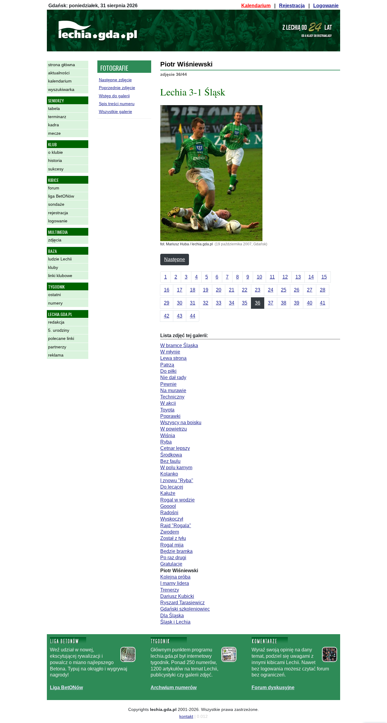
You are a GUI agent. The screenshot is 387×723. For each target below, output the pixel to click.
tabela (54, 108)
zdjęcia (54, 239)
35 (244, 302)
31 (192, 302)
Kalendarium (256, 5)
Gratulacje (171, 563)
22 (244, 289)
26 (296, 289)
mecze (54, 133)
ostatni (54, 294)
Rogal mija (172, 544)
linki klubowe (60, 275)
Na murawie (173, 390)
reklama (55, 355)
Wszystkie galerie (115, 111)
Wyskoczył (171, 518)
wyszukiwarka (61, 89)
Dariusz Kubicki (177, 596)
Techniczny (172, 396)
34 (231, 302)
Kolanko (169, 473)
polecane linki (61, 338)
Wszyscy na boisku (180, 422)
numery (55, 303)
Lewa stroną (173, 358)
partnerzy (57, 346)
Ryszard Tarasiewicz (182, 602)
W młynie (170, 351)
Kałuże (167, 493)
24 (270, 289)
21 (231, 289)
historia (55, 160)
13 (298, 276)
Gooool (168, 506)
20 (218, 289)
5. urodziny (58, 330)
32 (205, 302)
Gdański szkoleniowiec (185, 609)
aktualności (59, 72)
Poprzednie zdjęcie (117, 87)
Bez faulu (170, 461)
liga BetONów (61, 196)
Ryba (166, 441)
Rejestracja (292, 5)
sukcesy (55, 168)
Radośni (169, 512)
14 (311, 276)
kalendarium (60, 81)
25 (283, 289)
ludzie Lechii (60, 259)
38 (283, 302)
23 (257, 289)
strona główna (61, 64)
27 (309, 289)
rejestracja (58, 212)
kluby (53, 267)
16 (166, 289)
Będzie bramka (176, 551)
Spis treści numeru (117, 103)
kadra (53, 124)
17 (179, 289)
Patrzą (167, 364)
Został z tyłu (173, 538)
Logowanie (326, 5)
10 (259, 276)
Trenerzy (169, 589)
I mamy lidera (174, 583)
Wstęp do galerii (114, 95)
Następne (174, 259)
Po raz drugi (173, 557)
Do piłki (168, 371)
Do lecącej (171, 486)
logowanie (57, 220)
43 (179, 315)
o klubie (55, 152)
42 (166, 315)
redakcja (56, 322)
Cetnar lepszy (175, 448)
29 (166, 302)
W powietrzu (173, 428)
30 (179, 302)
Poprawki (170, 416)
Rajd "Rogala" (175, 525)
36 (257, 302)
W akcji (168, 403)
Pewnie (168, 384)
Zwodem (169, 531)
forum (53, 188)
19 (205, 289)
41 (322, 302)
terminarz (57, 116)
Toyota (167, 409)
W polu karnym (176, 467)
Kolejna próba (175, 576)
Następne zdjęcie (115, 79)
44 (192, 315)
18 (192, 289)
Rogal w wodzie (177, 499)
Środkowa (171, 454)
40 (309, 302)
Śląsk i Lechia (175, 622)
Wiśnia (167, 435)
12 (285, 276)
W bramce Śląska (179, 345)
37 (270, 302)
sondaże (56, 204)
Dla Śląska (172, 615)
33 (218, 302)
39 (296, 302)
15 (324, 276)
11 (272, 276)
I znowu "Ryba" (176, 480)
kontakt (186, 716)
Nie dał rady (173, 377)
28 (322, 289)
